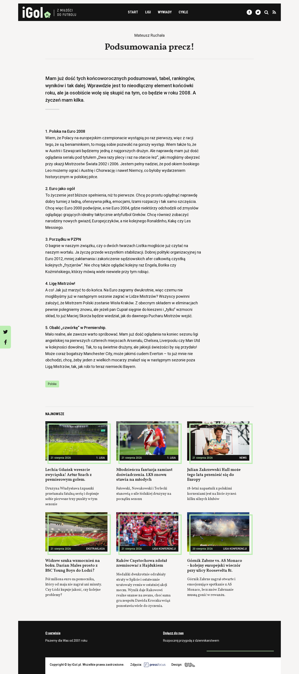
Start (133, 12)
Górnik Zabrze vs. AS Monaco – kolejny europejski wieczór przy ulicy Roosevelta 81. (214, 565)
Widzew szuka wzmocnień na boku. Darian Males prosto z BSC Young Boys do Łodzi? (72, 565)
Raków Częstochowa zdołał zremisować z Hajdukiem (141, 563)
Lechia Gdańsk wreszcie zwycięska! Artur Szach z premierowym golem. (68, 474)
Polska (52, 384)
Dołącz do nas (173, 633)
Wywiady (165, 12)
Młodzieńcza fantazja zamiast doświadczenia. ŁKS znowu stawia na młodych (144, 474)
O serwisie (52, 633)
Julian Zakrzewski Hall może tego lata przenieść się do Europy (214, 474)
